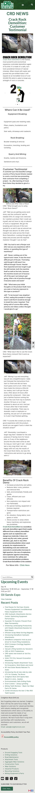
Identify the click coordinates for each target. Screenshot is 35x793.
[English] (29, 790)
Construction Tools (12, 764)
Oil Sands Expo (10, 594)
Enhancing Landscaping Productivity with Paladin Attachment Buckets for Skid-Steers (18, 628)
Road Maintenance (11, 757)
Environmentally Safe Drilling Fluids (18, 681)
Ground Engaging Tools (13, 752)
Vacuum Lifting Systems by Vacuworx (19, 649)
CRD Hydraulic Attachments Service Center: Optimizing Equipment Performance (18, 616)
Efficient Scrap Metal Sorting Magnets (19, 633)
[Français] (32, 790)
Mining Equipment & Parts (14, 773)
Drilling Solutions (11, 755)
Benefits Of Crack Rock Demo (16, 481)
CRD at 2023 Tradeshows (14, 651)
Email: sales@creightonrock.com (13, 727)
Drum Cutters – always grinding (16, 684)
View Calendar (6, 599)
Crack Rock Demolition (11, 60)
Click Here (25, 565)
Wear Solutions (10, 766)
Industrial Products (12, 769)
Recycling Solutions (12, 771)
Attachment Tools (11, 759)
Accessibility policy (11, 737)
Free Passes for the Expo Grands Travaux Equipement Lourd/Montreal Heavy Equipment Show (18, 609)
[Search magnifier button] (32, 577)
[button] (22, 4)
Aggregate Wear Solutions (14, 762)
